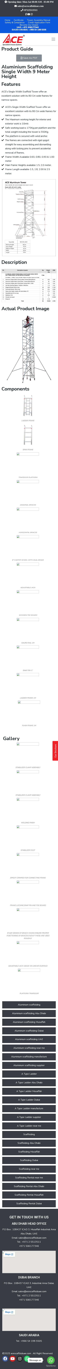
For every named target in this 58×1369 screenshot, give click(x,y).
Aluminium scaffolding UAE (29, 1039)
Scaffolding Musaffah (29, 1151)
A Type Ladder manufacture (29, 1108)
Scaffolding (29, 1134)
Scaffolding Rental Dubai (29, 1203)
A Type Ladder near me (29, 1125)
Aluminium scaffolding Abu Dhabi (29, 1013)
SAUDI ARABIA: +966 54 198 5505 (29, 29)
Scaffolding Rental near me (29, 1177)
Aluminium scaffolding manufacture (29, 1056)
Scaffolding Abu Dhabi (29, 1143)
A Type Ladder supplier (29, 1117)
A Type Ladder (29, 1074)
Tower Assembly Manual (38, 20)
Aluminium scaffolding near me (29, 1048)
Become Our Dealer (29, 25)
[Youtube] (12, 1359)
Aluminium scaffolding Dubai (29, 1030)
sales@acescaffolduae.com (30, 6)
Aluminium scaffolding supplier (29, 1065)
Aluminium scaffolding (29, 1004)
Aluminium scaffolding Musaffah (29, 1022)
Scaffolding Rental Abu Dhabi (29, 1186)
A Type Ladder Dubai (29, 1099)
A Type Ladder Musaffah (29, 1091)
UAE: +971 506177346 (28, 27)
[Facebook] (5, 1359)
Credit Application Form (39, 22)
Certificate (18, 20)
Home (7, 20)
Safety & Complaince (15, 22)
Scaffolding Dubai (29, 1160)
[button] (29, 58)
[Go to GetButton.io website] (51, 1366)
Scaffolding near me (29, 1169)
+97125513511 (30, 10)
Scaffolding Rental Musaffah (29, 1195)
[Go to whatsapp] (51, 1360)
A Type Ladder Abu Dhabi (29, 1082)
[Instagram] (20, 1359)
